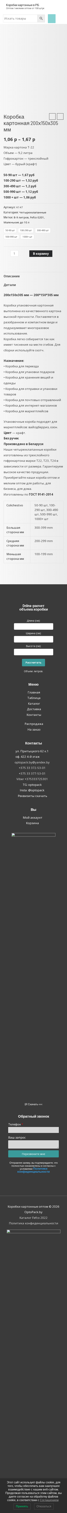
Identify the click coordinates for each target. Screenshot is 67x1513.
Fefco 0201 (37, 217)
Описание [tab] (12, 276)
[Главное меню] (52, 18)
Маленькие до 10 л (16, 222)
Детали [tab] (10, 285)
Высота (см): (33, 646)
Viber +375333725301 (32, 779)
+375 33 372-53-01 (32, 768)
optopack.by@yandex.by (32, 762)
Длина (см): (33, 620)
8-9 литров (21, 217)
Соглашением (49, 1500)
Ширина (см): (33, 633)
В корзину (41, 254)
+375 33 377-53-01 (32, 773)
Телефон (14, 1124)
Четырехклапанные (32, 212)
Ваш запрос (17, 1137)
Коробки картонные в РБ (22, 5)
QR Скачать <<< (33, 1104)
